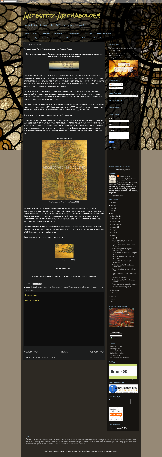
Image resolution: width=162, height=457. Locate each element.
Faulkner (90, 442)
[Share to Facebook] (39, 284)
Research (39, 439)
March (114, 290)
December (115, 216)
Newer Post (31, 351)
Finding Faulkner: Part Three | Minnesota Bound (124, 274)
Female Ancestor (45, 442)
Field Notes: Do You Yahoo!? (119, 278)
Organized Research (41, 444)
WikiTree (135, 379)
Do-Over (119, 440)
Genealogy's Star (115, 349)
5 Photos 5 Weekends (79, 444)
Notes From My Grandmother (68, 38)
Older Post (97, 351)
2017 (112, 211)
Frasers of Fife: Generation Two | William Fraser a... (124, 245)
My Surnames (58, 33)
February (115, 293)
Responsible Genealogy (74, 442)
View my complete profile (116, 195)
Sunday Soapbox (70, 444)
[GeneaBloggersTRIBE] (123, 170)
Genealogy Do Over (103, 440)
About (35, 33)
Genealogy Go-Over (113, 442)
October (114, 222)
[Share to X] (37, 284)
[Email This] (33, 284)
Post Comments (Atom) (46, 357)
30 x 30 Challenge (35, 442)
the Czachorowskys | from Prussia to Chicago (39, 38)
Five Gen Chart (62, 444)
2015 (112, 296)
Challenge (94, 440)
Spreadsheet (32, 444)
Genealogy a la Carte (116, 347)
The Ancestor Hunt (115, 355)
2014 (112, 299)
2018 (112, 208)
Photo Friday (98, 38)
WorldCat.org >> (116, 339)
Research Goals (54, 442)
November (115, 219)
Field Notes (85, 38)
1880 (33, 287)
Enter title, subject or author (116, 333)
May (113, 235)
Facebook (28, 442)
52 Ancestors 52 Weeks (52, 444)
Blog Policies (46, 33)
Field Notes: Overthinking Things (121, 287)
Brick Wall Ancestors (104, 33)
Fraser (64, 287)
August (114, 227)
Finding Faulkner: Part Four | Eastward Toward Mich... (123, 266)
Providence (29, 290)
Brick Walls (132, 440)
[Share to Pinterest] (41, 284)
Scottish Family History (117, 353)
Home (27, 33)
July (113, 230)
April (114, 238)
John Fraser (84, 287)
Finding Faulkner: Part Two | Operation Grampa (123, 281)
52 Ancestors (111, 38)
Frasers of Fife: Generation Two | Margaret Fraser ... (124, 253)
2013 (112, 302)
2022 (112, 203)
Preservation (97, 287)
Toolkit (130, 442)
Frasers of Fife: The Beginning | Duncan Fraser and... (124, 262)
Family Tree (41, 287)
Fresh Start (125, 440)
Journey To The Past (116, 351)
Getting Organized (123, 442)
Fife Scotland (54, 287)
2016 (112, 214)
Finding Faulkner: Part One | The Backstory (124, 284)
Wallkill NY (87, 440)
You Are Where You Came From (119, 358)
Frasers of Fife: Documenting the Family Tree (124, 270)
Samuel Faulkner (63, 442)
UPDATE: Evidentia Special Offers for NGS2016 (123, 257)
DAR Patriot (84, 442)
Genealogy (73, 287)
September (115, 224)
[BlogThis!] (35, 284)
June (114, 233)
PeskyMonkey (101, 451)
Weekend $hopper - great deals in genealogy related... (122, 241)
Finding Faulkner (73, 33)
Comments (114, 88)
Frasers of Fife (88, 33)
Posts (112, 85)
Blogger (115, 451)
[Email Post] (29, 283)
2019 (112, 206)
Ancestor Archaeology (62, 15)
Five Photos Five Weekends (100, 442)
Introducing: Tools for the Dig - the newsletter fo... (122, 249)
